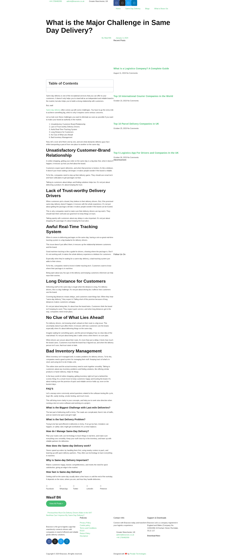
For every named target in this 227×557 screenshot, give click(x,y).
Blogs (147, 9)
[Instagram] (122, 3)
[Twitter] (128, 3)
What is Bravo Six (161, 9)
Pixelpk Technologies (138, 554)
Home (118, 9)
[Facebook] (116, 3)
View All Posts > (56, 504)
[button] (110, 83)
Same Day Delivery (132, 9)
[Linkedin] (134, 3)
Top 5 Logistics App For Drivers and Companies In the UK (146, 153)
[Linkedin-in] (67, 541)
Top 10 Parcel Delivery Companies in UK (136, 123)
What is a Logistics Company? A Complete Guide (141, 68)
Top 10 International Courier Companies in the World (143, 96)
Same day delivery (53, 110)
